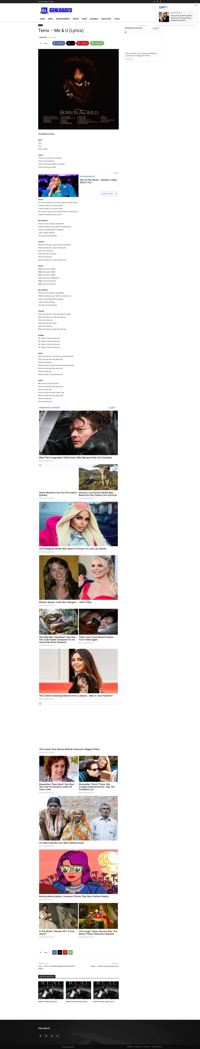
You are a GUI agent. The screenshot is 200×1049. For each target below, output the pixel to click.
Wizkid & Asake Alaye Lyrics (47, 1001)
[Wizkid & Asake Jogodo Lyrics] (106, 990)
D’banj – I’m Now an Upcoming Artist (105, 966)
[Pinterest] (65, 952)
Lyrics (40, 25)
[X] (160, 1)
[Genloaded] (56, 10)
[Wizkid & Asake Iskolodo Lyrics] (78, 990)
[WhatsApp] (70, 952)
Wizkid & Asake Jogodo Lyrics (103, 1001)
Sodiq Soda (43, 37)
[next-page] (43, 1007)
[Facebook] (154, 1)
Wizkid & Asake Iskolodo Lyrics (76, 1001)
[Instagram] (157, 1)
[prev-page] (39, 1007)
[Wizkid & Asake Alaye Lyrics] (51, 990)
